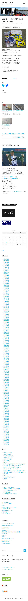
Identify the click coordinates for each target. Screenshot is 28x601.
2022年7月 (6, 337)
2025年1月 (6, 288)
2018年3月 (6, 421)
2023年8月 (6, 316)
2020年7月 (6, 376)
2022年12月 (6, 329)
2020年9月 (6, 372)
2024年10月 (6, 293)
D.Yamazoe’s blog (6, 543)
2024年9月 (6, 294)
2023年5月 (6, 320)
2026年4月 (6, 264)
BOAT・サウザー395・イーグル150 (12, 467)
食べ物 (5, 478)
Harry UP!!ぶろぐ (17, 191)
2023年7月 (6, 317)
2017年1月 (6, 444)
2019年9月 (6, 392)
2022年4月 (6, 342)
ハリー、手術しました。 (9, 487)
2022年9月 (6, 333)
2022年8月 (6, 335)
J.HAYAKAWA (5, 527)
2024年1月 (6, 307)
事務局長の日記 (5, 541)
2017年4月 (6, 439)
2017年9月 (6, 431)
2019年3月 (6, 402)
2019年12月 (6, 387)
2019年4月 (6, 400)
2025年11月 (6, 272)
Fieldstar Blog (5, 528)
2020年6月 (6, 377)
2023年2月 (6, 325)
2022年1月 (6, 346)
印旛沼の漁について (8, 457)
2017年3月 (6, 440)
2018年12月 (6, 406)
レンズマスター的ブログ (8, 523)
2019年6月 (6, 397)
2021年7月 (6, 356)
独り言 (20, 23)
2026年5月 (6, 262)
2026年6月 (6, 260)
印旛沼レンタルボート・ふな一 (9, 507)
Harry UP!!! (7, 2)
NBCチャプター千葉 (6, 503)
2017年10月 (6, 429)
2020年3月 (6, 382)
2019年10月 (6, 390)
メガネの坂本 (5, 512)
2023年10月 (6, 312)
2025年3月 (6, 285)
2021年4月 (6, 361)
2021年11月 (6, 350)
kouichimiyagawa (13, 23)
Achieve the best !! (6, 540)
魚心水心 (4, 535)
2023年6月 (6, 319)
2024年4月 (6, 303)
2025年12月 (6, 270)
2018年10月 (6, 410)
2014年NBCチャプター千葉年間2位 (10, 178)
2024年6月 (6, 299)
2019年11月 (6, 389)
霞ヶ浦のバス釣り (8, 459)
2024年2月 (6, 306)
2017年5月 (6, 437)
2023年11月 (6, 311)
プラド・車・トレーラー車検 (11, 468)
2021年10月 (6, 351)
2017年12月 (6, 426)
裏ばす (3, 536)
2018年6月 (6, 416)
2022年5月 (6, 340)
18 (6, 242)
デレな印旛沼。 (7, 492)
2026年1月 (6, 269)
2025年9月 (6, 275)
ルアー (5, 475)
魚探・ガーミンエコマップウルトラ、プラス (14, 470)
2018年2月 (6, 423)
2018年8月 (6, 413)
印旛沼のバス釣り (8, 452)
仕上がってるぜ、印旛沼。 (19, 137)
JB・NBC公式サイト (7, 502)
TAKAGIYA (4, 533)
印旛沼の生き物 (7, 454)
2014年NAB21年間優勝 (7, 177)
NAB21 (3, 505)
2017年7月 (6, 434)
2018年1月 (6, 424)
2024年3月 (6, 304)
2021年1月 (6, 366)
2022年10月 (6, 332)
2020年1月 (6, 385)
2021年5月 (6, 359)
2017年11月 (6, 427)
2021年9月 (6, 353)
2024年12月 (6, 290)
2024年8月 (6, 296)
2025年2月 (6, 286)
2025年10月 (6, 273)
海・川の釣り (7, 460)
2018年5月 (6, 418)
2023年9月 (6, 314)
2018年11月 (6, 408)
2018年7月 (6, 414)
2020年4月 (6, 380)
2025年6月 (6, 280)
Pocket (15, 78)
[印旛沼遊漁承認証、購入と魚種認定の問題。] (7, 121)
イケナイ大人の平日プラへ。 (11, 490)
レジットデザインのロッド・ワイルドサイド (14, 464)
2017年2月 (6, 442)
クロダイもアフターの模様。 (11, 493)
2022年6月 (6, 338)
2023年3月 (6, 324)
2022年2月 (6, 345)
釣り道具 (6, 473)
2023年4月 (6, 322)
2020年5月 (6, 379)
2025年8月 (6, 277)
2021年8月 (6, 354)
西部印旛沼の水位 (6, 508)
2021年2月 (6, 364)
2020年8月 (6, 374)
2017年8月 (6, 432)
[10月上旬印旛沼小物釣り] (18, 107)
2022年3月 (6, 343)
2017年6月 (6, 436)
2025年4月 (6, 283)
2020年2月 (6, 384)
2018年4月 (6, 419)
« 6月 (3, 250)
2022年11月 (6, 330)
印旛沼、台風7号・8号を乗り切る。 (12, 488)
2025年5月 (6, 281)
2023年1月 (6, 327)
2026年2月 (6, 267)
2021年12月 (6, 348)
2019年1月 (6, 405)
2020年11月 (6, 369)
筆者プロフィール (8, 569)
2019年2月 (6, 403)
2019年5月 (6, 398)
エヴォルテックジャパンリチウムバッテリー (14, 472)
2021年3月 (6, 363)
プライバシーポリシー (9, 567)
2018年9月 (6, 411)
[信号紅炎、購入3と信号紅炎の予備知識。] (7, 107)
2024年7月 (6, 298)
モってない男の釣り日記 (8, 538)
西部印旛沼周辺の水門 (7, 510)
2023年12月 (6, 309)
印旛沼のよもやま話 (8, 456)
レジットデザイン (6, 513)
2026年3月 (6, 265)
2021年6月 (6, 358)
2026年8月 (6, 259)
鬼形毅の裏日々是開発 (7, 525)
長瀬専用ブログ (5, 530)
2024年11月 (6, 291)
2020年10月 (6, 371)
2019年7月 (6, 395)
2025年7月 (6, 278)
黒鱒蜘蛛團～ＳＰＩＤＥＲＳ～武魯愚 (11, 532)
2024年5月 (6, 301)
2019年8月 (6, 393)
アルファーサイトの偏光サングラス (12, 465)
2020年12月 (6, 367)
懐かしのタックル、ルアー (10, 477)
